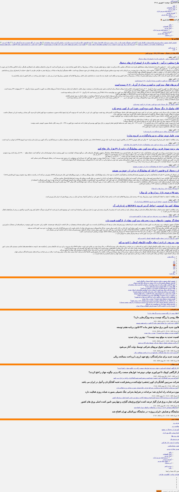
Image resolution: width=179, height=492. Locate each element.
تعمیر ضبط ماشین (173, 446)
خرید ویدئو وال (174, 439)
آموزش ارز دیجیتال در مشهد (170, 429)
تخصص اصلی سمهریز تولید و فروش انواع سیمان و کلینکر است (157, 42)
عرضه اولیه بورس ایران (164, 11)
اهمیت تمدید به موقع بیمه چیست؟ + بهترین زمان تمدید (158, 299)
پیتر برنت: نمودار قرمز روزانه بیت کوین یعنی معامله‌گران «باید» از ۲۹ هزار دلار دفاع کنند (138, 149)
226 (174, 272)
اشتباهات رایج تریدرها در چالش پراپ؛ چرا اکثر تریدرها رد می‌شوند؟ (154, 297)
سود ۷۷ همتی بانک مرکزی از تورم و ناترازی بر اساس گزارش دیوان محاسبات (67, 42)
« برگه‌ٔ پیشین (171, 257)
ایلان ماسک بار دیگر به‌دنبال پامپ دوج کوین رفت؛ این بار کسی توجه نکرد (145, 108)
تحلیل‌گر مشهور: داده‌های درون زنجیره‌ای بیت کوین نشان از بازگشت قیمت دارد (142, 220)
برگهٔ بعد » (172, 273)
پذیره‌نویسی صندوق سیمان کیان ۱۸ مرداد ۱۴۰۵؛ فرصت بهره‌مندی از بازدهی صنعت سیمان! (147, 302)
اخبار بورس (171, 9)
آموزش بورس (171, 13)
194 (174, 267)
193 (174, 265)
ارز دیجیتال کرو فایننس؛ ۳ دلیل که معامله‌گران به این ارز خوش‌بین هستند (145, 170)
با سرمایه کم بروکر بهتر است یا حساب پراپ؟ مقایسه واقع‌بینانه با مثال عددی (111, 44)
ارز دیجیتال (172, 16)
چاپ (173, 49)
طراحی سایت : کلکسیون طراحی (169, 474)
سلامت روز (175, 426)
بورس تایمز (171, 48)
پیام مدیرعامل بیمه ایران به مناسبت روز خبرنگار (160, 304)
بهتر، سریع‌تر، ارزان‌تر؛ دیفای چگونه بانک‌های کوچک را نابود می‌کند (149, 242)
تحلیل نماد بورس (166, 15)
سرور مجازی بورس (173, 449)
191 (174, 262)
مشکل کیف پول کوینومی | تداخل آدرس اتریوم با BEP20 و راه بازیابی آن (146, 205)
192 (174, 263)
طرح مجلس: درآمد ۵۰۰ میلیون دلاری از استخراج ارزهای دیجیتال (149, 63)
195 (174, 268)
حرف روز (176, 423)
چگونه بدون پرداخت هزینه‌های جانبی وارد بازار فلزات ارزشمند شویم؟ (65, 44)
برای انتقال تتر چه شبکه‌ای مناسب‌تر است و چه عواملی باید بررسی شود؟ (152, 300)
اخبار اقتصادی (171, 7)
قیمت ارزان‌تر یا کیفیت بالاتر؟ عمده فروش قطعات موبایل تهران (155, 306)
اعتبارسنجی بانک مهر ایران (171, 433)
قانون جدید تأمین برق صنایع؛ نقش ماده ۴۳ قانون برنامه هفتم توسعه (20, 44)
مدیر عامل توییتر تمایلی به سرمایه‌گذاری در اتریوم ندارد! (153, 135)
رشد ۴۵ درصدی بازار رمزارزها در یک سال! (159, 192)
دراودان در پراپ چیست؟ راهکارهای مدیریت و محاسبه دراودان (156, 295)
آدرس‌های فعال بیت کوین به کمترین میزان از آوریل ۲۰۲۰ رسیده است (147, 85)
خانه (174, 6)
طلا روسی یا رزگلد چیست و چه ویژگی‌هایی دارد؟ (27, 42)
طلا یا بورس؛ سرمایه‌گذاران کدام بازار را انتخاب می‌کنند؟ (157, 288)
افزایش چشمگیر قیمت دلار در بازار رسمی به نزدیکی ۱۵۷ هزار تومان (115, 42)
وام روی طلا (175, 436)
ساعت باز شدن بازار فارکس (170, 442)
